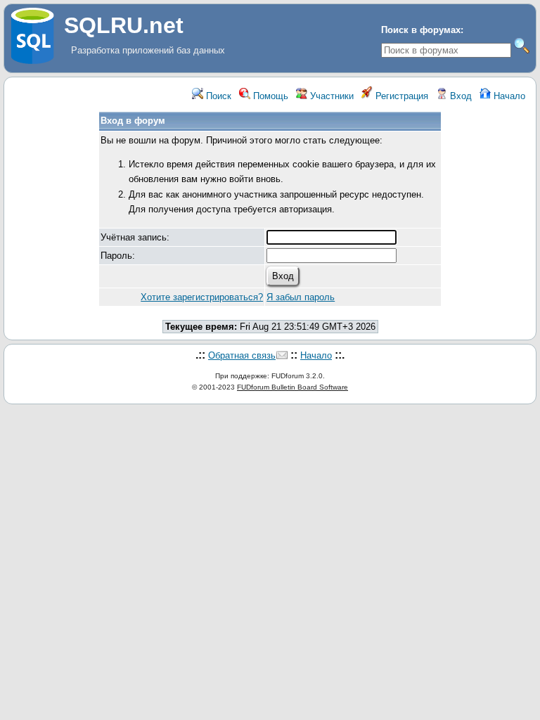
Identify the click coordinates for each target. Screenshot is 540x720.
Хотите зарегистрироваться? (202, 297)
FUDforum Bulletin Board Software (292, 387)
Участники (330, 96)
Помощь (269, 96)
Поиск (217, 96)
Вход (459, 96)
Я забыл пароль (300, 297)
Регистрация (400, 96)
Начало (508, 96)
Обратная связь (242, 355)
